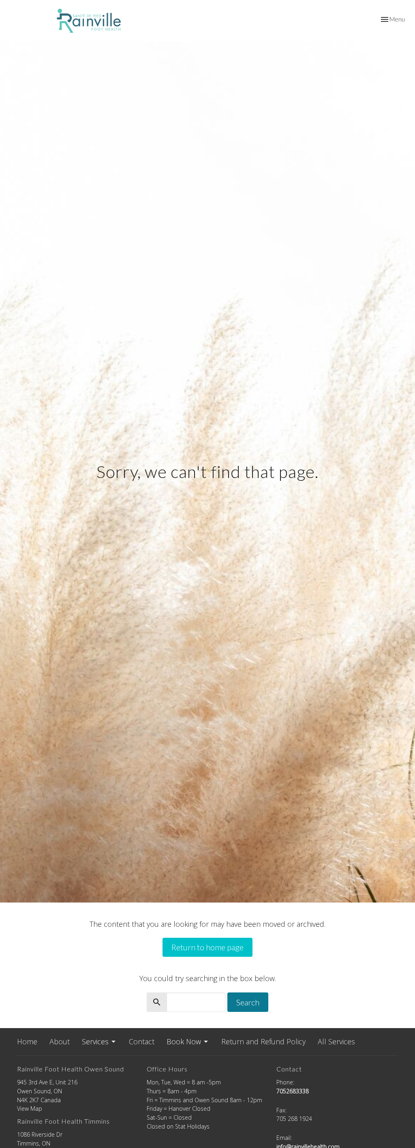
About (59, 1041)
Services (95, 1041)
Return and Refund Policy (263, 1041)
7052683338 (292, 1091)
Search (247, 1002)
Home (27, 1041)
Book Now (184, 1041)
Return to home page (207, 947)
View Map (29, 1108)
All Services (336, 1041)
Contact (141, 1041)
